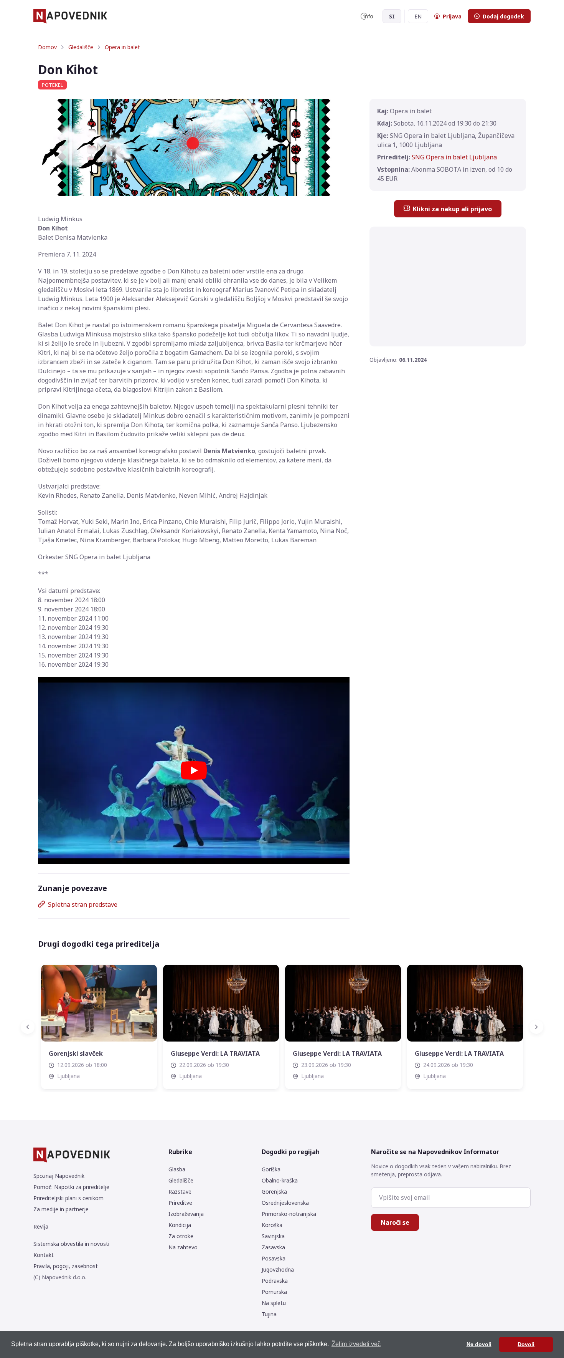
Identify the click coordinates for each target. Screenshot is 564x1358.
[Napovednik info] (367, 16)
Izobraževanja (186, 1213)
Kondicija (179, 1225)
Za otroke (180, 1236)
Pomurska (274, 1291)
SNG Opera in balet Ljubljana (454, 157)
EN (418, 16)
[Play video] (194, 770)
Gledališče (80, 47)
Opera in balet (122, 47)
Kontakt (43, 1255)
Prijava (452, 16)
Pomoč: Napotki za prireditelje (71, 1187)
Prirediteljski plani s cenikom (68, 1198)
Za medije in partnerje (61, 1209)
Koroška (272, 1225)
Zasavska (273, 1247)
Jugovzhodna (278, 1269)
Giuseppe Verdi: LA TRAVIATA (215, 1053)
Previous (32, 1027)
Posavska (273, 1258)
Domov (47, 47)
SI (392, 16)
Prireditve (180, 1202)
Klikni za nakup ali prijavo (452, 209)
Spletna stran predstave (82, 904)
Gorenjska (274, 1191)
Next (532, 1027)
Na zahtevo (183, 1247)
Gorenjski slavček (76, 1053)
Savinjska (273, 1236)
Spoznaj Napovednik (58, 1175)
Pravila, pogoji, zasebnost (65, 1266)
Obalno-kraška (280, 1180)
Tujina (269, 1314)
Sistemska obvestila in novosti (71, 1243)
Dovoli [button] (526, 1344)
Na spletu (274, 1303)
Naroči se (395, 1222)
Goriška (271, 1169)
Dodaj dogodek (503, 16)
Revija (40, 1226)
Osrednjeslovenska (285, 1202)
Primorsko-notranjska (289, 1213)
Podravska (275, 1280)
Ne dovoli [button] (479, 1344)
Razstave (179, 1191)
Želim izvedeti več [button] (356, 1344)
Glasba (176, 1169)
